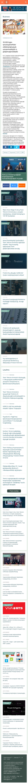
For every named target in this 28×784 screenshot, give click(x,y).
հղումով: (5, 133)
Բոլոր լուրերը (14, 491)
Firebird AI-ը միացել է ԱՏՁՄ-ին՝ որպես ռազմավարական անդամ (13, 274)
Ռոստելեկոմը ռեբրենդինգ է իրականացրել (14, 693)
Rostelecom (8, 653)
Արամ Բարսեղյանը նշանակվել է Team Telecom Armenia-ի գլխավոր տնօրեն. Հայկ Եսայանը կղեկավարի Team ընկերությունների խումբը (14, 244)
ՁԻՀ (18, 152)
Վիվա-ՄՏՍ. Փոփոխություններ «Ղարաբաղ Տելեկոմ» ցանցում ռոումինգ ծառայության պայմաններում (14, 620)
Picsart (6, 703)
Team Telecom (9, 499)
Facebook (6, 185)
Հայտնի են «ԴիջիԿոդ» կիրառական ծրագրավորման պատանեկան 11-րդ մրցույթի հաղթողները (12, 420)
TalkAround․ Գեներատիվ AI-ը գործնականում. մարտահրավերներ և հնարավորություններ (12, 735)
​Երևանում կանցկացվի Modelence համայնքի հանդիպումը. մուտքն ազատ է (14, 301)
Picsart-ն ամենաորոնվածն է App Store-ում (14, 728)
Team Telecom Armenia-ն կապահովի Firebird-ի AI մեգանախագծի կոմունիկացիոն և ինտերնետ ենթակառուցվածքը (14, 395)
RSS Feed (22, 185)
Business (6, 17)
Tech (3, 282)
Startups (6, 152)
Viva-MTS (7, 605)
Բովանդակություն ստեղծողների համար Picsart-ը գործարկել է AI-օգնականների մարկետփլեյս (13, 721)
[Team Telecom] (14, 8)
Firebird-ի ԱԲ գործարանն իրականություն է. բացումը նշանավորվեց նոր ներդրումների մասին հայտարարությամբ (13, 331)
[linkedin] (11, 147)
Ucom (6, 556)
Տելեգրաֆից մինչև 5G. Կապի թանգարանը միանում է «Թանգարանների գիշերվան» (12, 468)
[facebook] (5, 147)
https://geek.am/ (8, 773)
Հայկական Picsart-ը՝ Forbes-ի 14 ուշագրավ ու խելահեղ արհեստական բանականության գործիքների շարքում (13, 744)
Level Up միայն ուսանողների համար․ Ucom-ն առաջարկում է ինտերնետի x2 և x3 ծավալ (13, 593)
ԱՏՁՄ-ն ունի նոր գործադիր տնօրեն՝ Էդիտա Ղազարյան (12, 407)
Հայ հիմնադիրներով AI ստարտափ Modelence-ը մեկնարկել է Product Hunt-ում (12, 360)
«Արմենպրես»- (6, 66)
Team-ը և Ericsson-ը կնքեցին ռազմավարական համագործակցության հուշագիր (12, 176)
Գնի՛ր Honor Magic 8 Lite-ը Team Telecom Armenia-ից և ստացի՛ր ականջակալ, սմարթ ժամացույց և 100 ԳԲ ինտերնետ (14, 213)
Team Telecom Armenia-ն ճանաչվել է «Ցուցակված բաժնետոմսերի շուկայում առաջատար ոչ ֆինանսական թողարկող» (14, 380)
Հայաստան (12, 152)
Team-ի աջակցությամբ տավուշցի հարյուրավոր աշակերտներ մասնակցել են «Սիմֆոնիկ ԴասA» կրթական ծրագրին (14, 481)
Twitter (14, 185)
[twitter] (17, 147)
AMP (23, 152)
